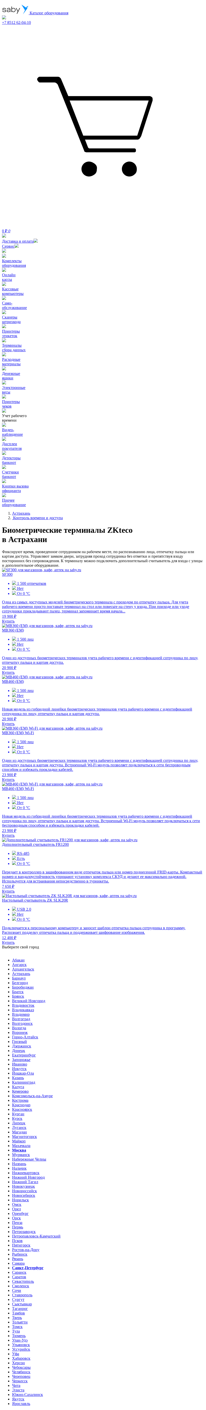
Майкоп (19, 1141)
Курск (17, 1118)
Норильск (20, 1200)
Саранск (19, 1272)
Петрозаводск (24, 1231)
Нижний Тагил (25, 1182)
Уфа (15, 1354)
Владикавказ (23, 1010)
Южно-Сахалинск (27, 1394)
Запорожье (21, 1060)
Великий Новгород (28, 1001)
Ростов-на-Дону (25, 1250)
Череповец (21, 1376)
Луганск (19, 1127)
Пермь (17, 1227)
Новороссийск (24, 1191)
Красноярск (22, 1109)
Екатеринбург (24, 1055)
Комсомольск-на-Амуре (32, 1096)
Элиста (18, 1390)
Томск (17, 1327)
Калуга (18, 1087)
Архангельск (23, 969)
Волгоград (21, 1019)
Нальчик (19, 1168)
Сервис (8, 246)
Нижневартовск (25, 1173)
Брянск (18, 996)
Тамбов (18, 1313)
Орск (16, 1218)
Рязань (17, 1259)
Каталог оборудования (48, 13)
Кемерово (20, 1091)
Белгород (20, 983)
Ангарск (19, 964)
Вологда (19, 1028)
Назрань (19, 1164)
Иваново (19, 1064)
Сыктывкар (22, 1304)
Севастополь (23, 1281)
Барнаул (19, 978)
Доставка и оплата (18, 241)
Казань (18, 1078)
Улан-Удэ (20, 1340)
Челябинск (21, 1372)
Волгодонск (22, 1023)
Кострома (20, 1100)
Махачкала (21, 1145)
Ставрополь (22, 1295)
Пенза (17, 1222)
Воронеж (20, 1032)
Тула (16, 1331)
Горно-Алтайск (25, 1037)
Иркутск (19, 1069)
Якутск (18, 1399)
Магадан (19, 1132)
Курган (18, 1114)
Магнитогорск (24, 1136)
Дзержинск (21, 1046)
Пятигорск (21, 1245)
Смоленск (20, 1286)
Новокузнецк (23, 1186)
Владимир (21, 1014)
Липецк (18, 1123)
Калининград (23, 1082)
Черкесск (20, 1381)
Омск (16, 1204)
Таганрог (20, 1308)
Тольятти (20, 1322)
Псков (17, 1241)
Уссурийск (21, 1349)
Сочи (16, 1290)
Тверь (17, 1317)
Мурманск (21, 1155)
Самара (18, 1263)
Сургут (18, 1299)
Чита (16, 1385)
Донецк (18, 1050)
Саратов (19, 1277)
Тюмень (19, 1336)
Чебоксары (21, 1367)
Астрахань (21, 974)
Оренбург (20, 1213)
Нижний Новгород (28, 1177)
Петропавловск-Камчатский (36, 1236)
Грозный (19, 1041)
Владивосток (23, 1005)
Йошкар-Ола (23, 1073)
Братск (18, 992)
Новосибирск (23, 1195)
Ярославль (21, 1403)
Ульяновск (21, 1345)
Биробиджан (23, 987)
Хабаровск (21, 1358)
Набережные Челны (29, 1159)
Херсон (18, 1363)
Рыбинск (19, 1254)
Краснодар (21, 1105)
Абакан (18, 960)
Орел (16, 1209)
